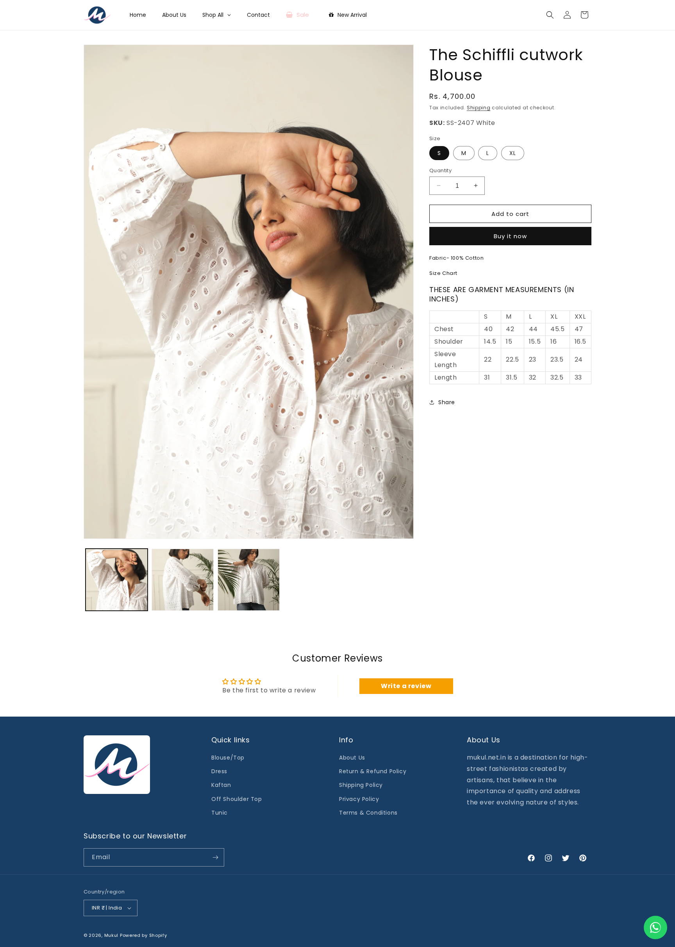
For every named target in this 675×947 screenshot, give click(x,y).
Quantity (440, 170)
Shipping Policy (361, 785)
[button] (550, 14)
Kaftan (221, 785)
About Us (352, 758)
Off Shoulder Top (236, 799)
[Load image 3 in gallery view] (249, 580)
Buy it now (510, 236)
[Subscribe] (215, 857)
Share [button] (446, 402)
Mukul (111, 935)
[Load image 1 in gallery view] (117, 580)
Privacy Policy (359, 799)
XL (512, 153)
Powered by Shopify (143, 935)
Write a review (406, 685)
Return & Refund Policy (372, 771)
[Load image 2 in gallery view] (183, 580)
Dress (219, 771)
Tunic (219, 813)
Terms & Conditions (368, 813)
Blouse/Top (228, 758)
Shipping (479, 107)
